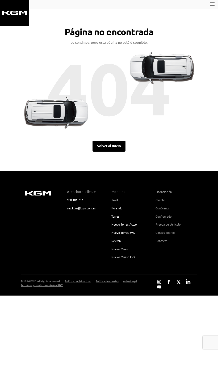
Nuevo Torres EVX (123, 232)
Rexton (116, 241)
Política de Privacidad (78, 281)
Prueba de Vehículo (168, 224)
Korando (116, 208)
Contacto (161, 241)
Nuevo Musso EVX (123, 257)
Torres (115, 216)
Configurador (164, 216)
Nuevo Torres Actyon (124, 224)
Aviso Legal (130, 281)
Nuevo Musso (120, 249)
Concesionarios (165, 232)
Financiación (164, 192)
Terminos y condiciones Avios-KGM (42, 285)
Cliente (160, 200)
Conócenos (163, 208)
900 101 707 (75, 200)
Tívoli (115, 200)
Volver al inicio (109, 145)
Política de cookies (107, 281)
